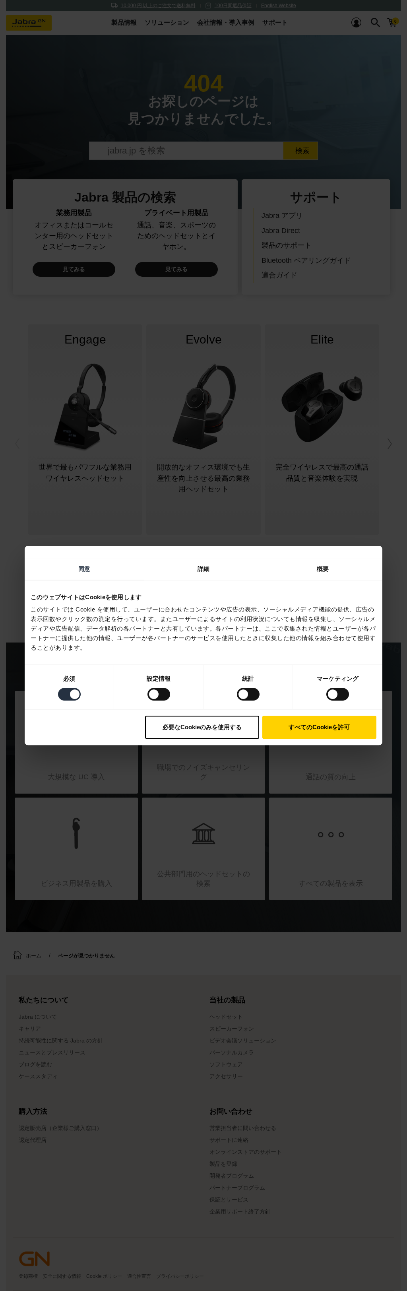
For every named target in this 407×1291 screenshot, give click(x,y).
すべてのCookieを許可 (319, 727)
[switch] (158, 694)
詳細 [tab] (203, 568)
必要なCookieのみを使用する (202, 727)
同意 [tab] (84, 568)
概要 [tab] (323, 568)
